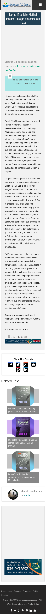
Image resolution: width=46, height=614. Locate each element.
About (10, 591)
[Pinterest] (27, 611)
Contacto (17, 591)
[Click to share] (26, 366)
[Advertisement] (23, 41)
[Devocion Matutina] (16, 4)
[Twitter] (15, 611)
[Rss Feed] (23, 611)
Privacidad (27, 591)
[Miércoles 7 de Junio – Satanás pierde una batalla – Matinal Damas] (23, 427)
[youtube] (34, 611)
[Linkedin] (31, 611)
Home (3, 591)
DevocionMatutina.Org (28, 600)
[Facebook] (11, 611)
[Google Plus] (19, 611)
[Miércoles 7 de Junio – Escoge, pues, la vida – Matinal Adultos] (23, 396)
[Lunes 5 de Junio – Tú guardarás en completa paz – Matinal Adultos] (23, 461)
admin (27, 495)
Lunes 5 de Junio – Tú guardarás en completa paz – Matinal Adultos (21, 477)
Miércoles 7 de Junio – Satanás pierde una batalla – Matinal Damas (22, 443)
